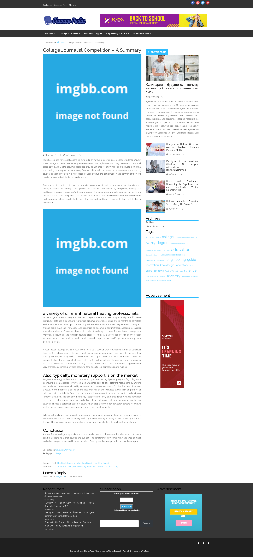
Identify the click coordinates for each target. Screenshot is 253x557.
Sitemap (72, 5)
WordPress (145, 551)
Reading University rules (174, 271)
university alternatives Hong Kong (158, 280)
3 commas (150, 237)
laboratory (182, 265)
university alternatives (190, 276)
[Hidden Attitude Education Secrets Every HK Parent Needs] (155, 206)
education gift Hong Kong (155, 260)
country (150, 243)
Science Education (142, 33)
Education (50, 33)
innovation (152, 265)
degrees (166, 250)
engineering (176, 259)
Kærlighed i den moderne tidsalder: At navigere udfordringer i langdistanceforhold (182, 165)
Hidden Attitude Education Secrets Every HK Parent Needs (182, 203)
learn (192, 265)
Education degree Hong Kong (172, 255)
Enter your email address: (126, 502)
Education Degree (93, 33)
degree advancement (154, 250)
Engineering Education (117, 33)
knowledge (167, 265)
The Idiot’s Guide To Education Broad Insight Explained (83, 463)
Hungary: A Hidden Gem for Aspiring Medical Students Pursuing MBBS (182, 147)
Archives (150, 222)
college (57, 453)
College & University (70, 33)
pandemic (159, 271)
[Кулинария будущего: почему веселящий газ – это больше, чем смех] (172, 68)
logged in (60, 476)
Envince (117, 551)
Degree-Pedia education (179, 243)
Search (146, 523)
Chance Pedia (133, 510)
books (158, 237)
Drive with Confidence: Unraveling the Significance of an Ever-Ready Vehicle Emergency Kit (182, 185)
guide (191, 259)
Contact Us (47, 5)
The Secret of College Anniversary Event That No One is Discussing (85, 466)
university (173, 276)
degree (162, 243)
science (190, 270)
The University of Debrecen (156, 276)
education (180, 249)
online (149, 270)
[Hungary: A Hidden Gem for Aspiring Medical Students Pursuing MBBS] (155, 149)
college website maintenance (186, 237)
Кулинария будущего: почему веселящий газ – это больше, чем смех (172, 88)
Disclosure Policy (60, 5)
